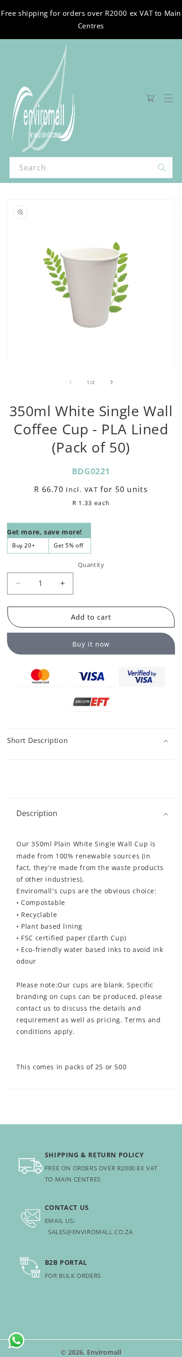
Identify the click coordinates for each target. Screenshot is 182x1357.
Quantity (91, 564)
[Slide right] (111, 382)
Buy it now (91, 644)
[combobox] (91, 167)
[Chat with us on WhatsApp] (16, 1340)
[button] (168, 98)
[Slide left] (70, 382)
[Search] (162, 167)
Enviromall (104, 1352)
